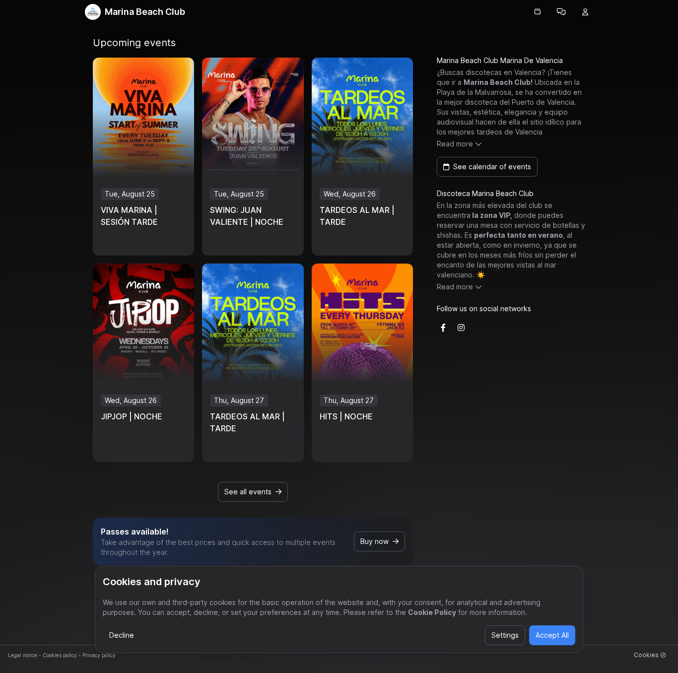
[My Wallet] (537, 12)
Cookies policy (60, 655)
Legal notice (22, 655)
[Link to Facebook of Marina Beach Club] (443, 327)
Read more (455, 143)
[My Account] (585, 12)
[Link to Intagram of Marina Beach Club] (461, 327)
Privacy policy (99, 655)
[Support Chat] (561, 12)
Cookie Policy (432, 612)
